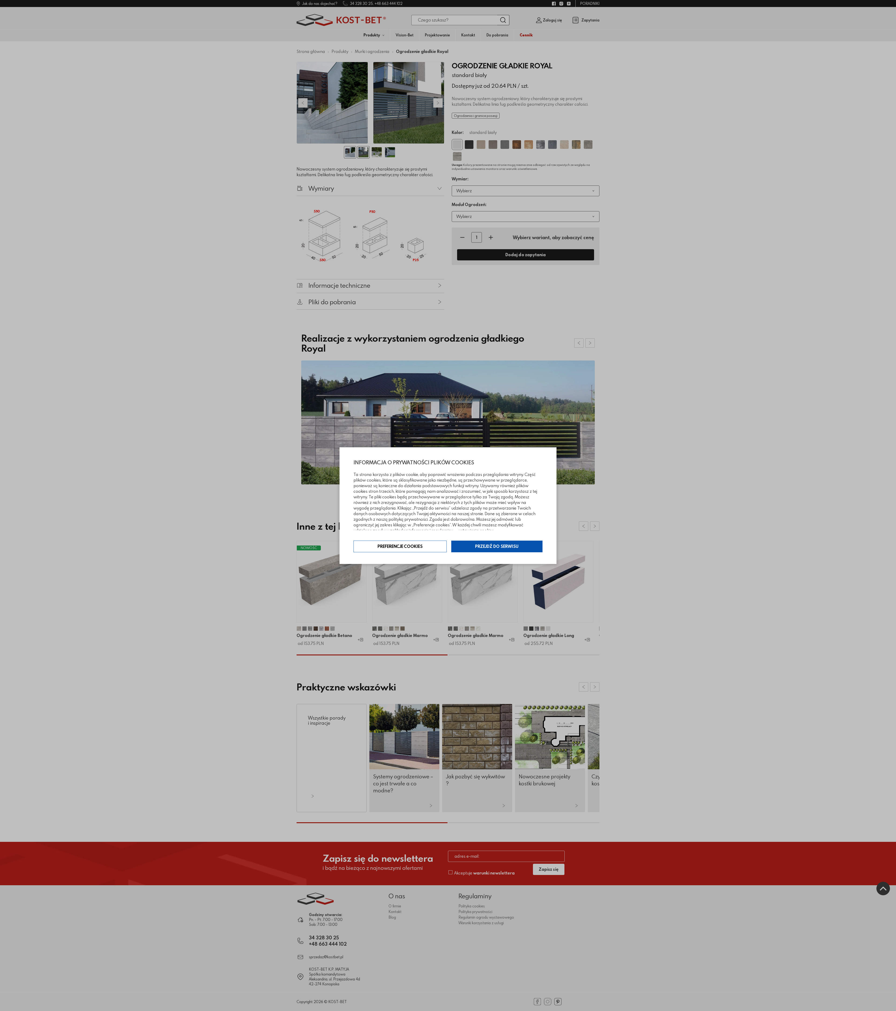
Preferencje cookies (400, 546)
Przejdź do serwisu (496, 546)
